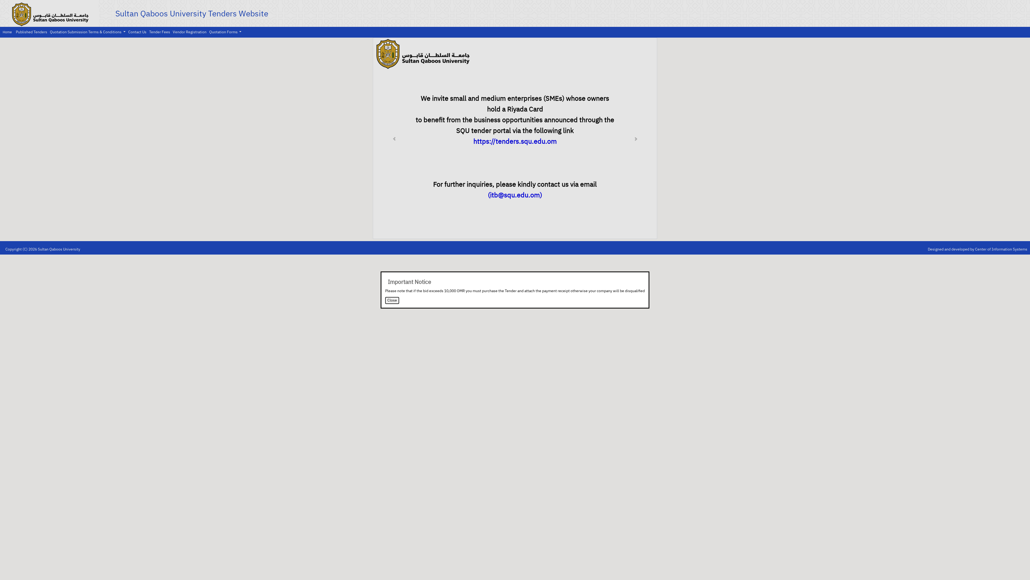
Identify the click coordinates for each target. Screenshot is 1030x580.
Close (392, 300)
